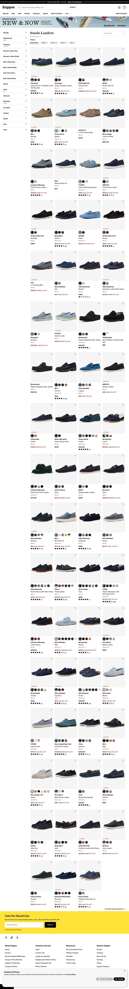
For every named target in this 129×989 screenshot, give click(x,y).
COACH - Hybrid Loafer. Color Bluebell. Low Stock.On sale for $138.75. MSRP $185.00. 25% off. (66, 325)
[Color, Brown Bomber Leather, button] (38, 638)
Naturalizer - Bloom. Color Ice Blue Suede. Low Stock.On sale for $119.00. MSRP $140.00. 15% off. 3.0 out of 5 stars (113, 681)
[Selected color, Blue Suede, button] (32, 79)
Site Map (69, 956)
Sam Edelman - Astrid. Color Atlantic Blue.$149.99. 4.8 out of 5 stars (90, 681)
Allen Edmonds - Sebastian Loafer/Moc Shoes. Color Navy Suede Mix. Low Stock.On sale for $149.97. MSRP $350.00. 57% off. (113, 274)
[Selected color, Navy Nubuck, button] (32, 893)
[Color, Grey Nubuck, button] (110, 535)
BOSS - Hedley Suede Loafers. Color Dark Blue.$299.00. (90, 476)
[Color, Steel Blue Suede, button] (38, 585)
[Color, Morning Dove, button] (113, 585)
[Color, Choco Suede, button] (107, 842)
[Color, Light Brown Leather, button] (69, 585)
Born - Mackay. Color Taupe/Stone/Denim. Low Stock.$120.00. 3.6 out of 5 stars (42, 122)
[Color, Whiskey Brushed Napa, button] (66, 740)
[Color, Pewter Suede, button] (83, 535)
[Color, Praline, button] (113, 638)
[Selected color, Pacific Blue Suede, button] (32, 740)
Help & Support (121, 13)
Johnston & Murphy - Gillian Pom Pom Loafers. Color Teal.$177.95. (42, 476)
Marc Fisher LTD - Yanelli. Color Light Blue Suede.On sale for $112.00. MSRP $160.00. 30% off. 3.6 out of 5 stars (42, 782)
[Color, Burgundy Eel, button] (59, 638)
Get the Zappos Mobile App (15, 956)
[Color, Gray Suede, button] (59, 79)
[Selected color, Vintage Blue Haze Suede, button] (80, 181)
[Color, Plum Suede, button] (42, 842)
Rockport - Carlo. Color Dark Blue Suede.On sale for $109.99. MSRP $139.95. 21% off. (113, 476)
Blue (71, 43)
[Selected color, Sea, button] (80, 842)
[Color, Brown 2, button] (42, 689)
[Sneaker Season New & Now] (64, 22)
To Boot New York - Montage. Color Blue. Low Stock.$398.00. (42, 223)
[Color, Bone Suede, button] (38, 334)
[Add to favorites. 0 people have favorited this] (51, 49)
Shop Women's (109, 25)
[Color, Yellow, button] (66, 535)
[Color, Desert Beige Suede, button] (66, 130)
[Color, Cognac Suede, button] (83, 384)
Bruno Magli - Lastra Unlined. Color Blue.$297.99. (113, 122)
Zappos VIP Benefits (12, 963)
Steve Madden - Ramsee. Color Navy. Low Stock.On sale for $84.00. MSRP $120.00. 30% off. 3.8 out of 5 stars (42, 526)
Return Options (41, 966)
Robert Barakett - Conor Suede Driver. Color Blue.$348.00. (66, 427)
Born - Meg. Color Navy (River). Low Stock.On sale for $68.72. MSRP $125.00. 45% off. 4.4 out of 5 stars (113, 731)
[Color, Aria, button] (110, 638)
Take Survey (70, 960)
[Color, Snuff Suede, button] (35, 638)
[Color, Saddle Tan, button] (38, 79)
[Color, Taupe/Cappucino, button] (35, 130)
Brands (99, 949)
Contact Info (40, 953)
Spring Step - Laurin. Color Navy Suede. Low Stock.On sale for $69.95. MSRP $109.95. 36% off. (113, 427)
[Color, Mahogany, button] (86, 535)
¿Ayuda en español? (42, 956)
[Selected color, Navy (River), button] (56, 384)
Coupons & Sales (11, 966)
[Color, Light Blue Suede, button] (110, 130)
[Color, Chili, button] (83, 842)
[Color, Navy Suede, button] (35, 334)
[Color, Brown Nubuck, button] (107, 535)
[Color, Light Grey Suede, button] (93, 585)
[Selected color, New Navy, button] (104, 638)
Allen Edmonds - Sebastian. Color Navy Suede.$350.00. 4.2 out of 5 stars (90, 526)
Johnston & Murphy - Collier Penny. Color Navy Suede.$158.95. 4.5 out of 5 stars (42, 630)
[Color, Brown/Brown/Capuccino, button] (38, 130)
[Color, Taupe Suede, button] (59, 283)
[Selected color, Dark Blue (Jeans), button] (56, 535)
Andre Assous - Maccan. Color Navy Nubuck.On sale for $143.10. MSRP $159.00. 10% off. (42, 884)
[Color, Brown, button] (107, 130)
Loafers (52, 43)
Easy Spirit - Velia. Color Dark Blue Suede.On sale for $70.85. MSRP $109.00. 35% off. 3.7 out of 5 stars (66, 833)
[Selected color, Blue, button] (104, 130)
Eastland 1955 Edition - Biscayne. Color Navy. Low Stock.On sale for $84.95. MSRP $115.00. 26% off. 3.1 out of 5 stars (66, 884)
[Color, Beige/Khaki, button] (83, 486)
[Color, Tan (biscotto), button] (110, 740)
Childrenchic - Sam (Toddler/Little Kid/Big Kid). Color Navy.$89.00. (113, 325)
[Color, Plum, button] (107, 638)
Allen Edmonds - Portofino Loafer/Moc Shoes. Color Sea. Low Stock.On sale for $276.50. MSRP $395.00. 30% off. (90, 833)
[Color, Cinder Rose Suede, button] (38, 740)
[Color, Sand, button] (107, 181)
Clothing (100, 953)
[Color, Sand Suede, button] (72, 585)
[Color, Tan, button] (59, 585)
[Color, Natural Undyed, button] (117, 585)
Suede (63, 43)
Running (100, 960)
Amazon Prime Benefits (13, 960)
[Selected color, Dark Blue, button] (80, 486)
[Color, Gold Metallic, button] (38, 486)
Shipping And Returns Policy (45, 960)
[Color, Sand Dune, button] (59, 791)
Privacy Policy (71, 974)
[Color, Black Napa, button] (59, 740)
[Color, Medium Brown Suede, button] (62, 232)
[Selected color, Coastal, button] (80, 740)
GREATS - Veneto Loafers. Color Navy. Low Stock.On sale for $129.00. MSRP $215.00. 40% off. (113, 376)
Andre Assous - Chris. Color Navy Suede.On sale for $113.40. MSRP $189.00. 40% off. (66, 476)
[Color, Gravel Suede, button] (110, 79)
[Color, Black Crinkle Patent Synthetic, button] (35, 842)
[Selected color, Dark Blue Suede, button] (56, 232)
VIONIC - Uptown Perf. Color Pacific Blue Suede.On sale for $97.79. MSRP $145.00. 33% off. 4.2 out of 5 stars (42, 731)
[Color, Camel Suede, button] (107, 79)
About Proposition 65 (43, 963)
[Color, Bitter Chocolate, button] (86, 842)
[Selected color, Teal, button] (32, 486)
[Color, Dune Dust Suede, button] (107, 689)
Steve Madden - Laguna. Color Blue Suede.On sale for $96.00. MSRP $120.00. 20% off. (90, 376)
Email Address (12, 925)
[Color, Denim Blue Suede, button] (93, 435)
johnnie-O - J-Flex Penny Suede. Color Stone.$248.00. (90, 122)
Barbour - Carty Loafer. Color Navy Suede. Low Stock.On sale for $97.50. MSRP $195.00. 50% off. (113, 833)
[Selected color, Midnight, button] (80, 334)
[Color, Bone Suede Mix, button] (107, 283)
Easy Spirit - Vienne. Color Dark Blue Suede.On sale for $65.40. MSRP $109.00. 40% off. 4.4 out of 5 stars (66, 223)
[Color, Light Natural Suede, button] (35, 435)
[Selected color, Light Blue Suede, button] (32, 791)
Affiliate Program (72, 953)
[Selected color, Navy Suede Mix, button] (104, 283)
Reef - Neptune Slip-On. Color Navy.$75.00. (66, 172)
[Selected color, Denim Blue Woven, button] (56, 130)
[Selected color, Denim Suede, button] (32, 181)
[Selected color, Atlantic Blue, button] (80, 689)
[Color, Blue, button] (107, 334)
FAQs (37, 949)
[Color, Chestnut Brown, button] (89, 689)
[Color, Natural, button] (62, 535)
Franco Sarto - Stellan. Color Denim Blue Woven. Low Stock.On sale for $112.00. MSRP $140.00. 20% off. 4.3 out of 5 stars (66, 122)
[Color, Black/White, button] (107, 585)
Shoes (43, 43)
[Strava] (17, 937)
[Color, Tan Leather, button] (62, 585)
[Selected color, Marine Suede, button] (104, 79)
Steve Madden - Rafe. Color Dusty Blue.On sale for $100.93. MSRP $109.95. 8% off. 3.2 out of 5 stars (66, 630)
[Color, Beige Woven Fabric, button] (59, 130)
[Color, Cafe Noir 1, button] (96, 689)
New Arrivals (101, 956)
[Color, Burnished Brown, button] (107, 232)
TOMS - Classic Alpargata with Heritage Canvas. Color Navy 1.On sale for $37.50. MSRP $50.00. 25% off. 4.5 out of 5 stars (113, 578)
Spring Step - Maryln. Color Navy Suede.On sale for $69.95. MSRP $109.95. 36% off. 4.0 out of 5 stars (90, 630)
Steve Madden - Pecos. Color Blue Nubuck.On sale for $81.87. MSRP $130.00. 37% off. (113, 526)
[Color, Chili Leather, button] (42, 585)
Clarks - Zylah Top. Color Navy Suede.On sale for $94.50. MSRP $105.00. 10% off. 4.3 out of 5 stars (42, 833)
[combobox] (42, 7)
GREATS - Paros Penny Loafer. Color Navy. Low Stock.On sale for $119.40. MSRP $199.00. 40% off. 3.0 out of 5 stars (113, 172)
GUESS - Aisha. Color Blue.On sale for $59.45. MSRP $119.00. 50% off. (90, 223)
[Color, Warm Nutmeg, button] (86, 689)
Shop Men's (121, 25)
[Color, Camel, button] (62, 893)
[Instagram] (6, 937)
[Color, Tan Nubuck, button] (35, 893)
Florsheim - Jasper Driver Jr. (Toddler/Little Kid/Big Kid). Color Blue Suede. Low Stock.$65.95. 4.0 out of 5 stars (42, 71)
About (7, 949)
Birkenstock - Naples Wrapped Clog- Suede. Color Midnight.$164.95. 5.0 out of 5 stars (90, 325)
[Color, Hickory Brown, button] (89, 435)
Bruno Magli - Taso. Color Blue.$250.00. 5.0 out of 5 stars (90, 578)
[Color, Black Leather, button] (62, 130)
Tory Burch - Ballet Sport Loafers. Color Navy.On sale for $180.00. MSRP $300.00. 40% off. (66, 782)
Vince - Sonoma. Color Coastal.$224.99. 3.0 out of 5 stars (90, 731)
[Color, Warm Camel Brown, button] (83, 435)
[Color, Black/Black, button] (110, 585)
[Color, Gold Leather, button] (35, 740)
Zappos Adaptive (103, 966)
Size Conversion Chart (74, 949)
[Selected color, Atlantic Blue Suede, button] (56, 740)
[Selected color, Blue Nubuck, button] (104, 535)
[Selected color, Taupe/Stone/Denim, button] (32, 130)
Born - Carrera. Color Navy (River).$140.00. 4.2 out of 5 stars (66, 376)
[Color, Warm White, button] (110, 689)
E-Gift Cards (70, 963)
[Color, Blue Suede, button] (38, 535)
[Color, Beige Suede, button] (35, 181)
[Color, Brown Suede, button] (117, 130)
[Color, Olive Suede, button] (89, 384)
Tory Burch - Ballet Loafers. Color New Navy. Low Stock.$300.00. (113, 630)
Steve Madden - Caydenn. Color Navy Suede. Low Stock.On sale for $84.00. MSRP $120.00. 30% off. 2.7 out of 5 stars (66, 681)
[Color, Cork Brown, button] (83, 334)
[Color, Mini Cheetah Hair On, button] (83, 791)
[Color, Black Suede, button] (59, 232)
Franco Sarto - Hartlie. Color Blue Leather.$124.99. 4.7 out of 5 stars (90, 427)
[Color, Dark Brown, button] (86, 486)
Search (73, 7)
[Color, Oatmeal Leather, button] (86, 181)
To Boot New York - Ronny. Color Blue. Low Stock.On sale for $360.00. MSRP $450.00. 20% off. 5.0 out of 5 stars (113, 223)
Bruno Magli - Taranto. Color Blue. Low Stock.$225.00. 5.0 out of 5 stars (42, 681)
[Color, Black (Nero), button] (69, 535)
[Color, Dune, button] (83, 79)
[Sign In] (119, 7)
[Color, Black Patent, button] (62, 842)
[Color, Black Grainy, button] (62, 740)
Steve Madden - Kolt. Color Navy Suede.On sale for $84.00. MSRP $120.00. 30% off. (66, 274)
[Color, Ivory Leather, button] (42, 791)
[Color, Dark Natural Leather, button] (107, 486)
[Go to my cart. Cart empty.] (125, 7)
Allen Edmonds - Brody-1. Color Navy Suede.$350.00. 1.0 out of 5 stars (90, 274)
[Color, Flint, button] (89, 740)
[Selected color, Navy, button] (80, 79)
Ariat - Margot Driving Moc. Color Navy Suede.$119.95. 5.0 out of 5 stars (90, 782)
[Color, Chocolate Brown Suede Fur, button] (62, 638)
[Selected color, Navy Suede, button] (56, 79)
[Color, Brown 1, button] (113, 130)
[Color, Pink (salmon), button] (113, 740)
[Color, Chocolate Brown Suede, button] (69, 638)
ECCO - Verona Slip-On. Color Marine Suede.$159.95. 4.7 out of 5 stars (113, 71)
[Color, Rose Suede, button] (35, 791)
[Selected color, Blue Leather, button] (80, 435)
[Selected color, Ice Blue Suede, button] (104, 689)
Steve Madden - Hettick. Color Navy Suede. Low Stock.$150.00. (113, 782)
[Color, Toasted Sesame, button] (62, 791)
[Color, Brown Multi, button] (83, 689)
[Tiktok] (11, 937)
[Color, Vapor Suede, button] (45, 585)
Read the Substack (75, 2)
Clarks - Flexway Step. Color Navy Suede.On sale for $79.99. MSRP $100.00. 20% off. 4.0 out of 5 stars (66, 578)
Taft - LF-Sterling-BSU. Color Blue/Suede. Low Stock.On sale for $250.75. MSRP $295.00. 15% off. (42, 274)
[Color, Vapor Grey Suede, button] (83, 283)
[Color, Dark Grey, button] (35, 585)
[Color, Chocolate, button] (35, 232)
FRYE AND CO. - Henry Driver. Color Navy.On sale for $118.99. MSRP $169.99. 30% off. (90, 71)
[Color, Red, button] (59, 384)
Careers (8, 953)
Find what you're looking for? (114, 909)
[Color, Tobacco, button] (59, 435)
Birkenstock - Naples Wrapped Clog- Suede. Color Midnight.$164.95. (42, 376)
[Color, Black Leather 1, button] (72, 638)
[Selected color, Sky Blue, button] (32, 334)
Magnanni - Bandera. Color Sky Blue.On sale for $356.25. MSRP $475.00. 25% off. (42, 325)
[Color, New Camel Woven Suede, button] (86, 740)
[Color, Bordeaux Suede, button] (86, 638)
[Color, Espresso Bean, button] (93, 689)
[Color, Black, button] (35, 79)
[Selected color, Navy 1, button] (104, 585)
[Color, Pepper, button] (86, 334)
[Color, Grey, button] (59, 893)
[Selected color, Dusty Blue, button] (56, 638)
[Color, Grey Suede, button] (86, 384)
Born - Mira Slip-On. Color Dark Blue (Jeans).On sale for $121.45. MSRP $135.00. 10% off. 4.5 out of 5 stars (66, 526)
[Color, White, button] (59, 535)
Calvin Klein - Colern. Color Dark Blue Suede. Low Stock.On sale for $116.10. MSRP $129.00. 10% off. (42, 427)
